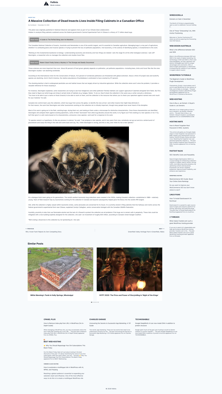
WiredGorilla (176, 15)
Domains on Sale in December (180, 19)
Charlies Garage (97, 319)
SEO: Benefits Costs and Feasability (182, 155)
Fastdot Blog (176, 151)
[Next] (159, 274)
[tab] (91, 302)
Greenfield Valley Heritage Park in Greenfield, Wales (146, 230)
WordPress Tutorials (180, 75)
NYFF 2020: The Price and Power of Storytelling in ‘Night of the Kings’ (128, 295)
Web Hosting (176, 99)
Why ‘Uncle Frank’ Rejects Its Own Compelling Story (43, 230)
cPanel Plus (50, 319)
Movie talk (31, 17)
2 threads (174, 217)
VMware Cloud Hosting (51, 364)
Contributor (33, 25)
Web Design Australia (180, 46)
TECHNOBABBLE (142, 319)
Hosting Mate (176, 122)
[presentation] (60, 269)
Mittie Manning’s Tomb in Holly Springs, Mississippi (51, 295)
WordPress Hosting (176, 175)
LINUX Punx (175, 195)
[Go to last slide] (30, 274)
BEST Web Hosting (52, 342)
